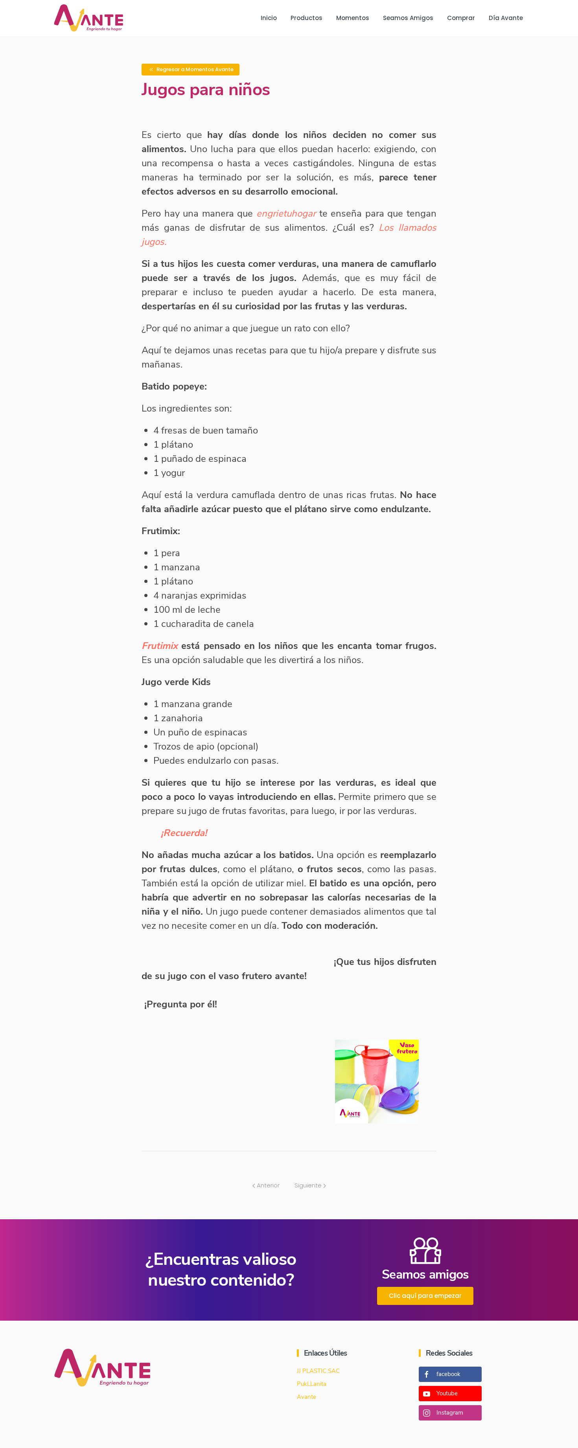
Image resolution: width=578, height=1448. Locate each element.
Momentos (352, 18)
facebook (448, 1374)
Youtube (447, 1393)
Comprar (461, 18)
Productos (306, 18)
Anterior (267, 1185)
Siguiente (309, 1185)
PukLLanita (311, 1384)
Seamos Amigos (408, 18)
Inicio (269, 18)
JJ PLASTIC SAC (318, 1371)
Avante (306, 1397)
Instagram (449, 1413)
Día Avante (506, 18)
